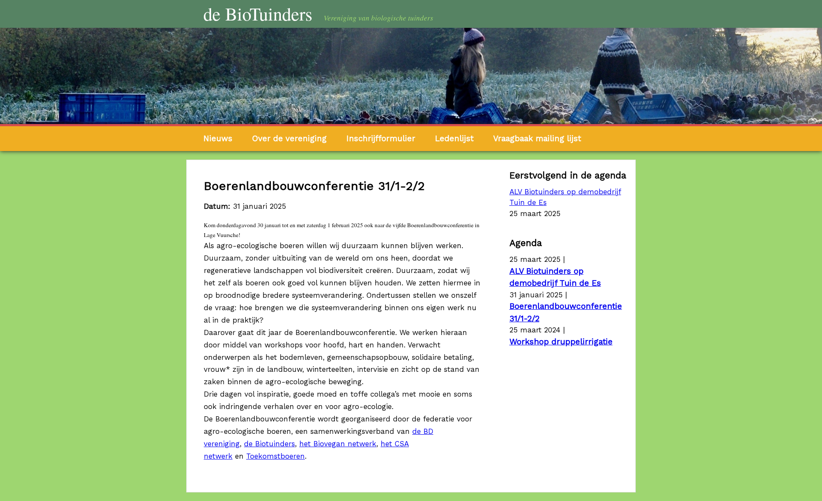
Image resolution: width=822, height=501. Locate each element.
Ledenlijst (454, 138)
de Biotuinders (269, 443)
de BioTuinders (258, 13)
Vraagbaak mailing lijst (537, 138)
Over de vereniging (289, 138)
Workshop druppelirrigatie (561, 342)
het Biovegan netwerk (337, 443)
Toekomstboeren (275, 456)
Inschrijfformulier (380, 138)
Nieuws (217, 138)
